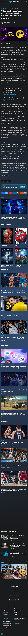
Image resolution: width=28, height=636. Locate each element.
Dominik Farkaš (7, 22)
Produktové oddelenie (7, 621)
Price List (16, 614)
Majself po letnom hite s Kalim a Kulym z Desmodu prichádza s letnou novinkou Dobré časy (13, 415)
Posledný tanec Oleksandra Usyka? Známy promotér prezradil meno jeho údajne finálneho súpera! (13, 339)
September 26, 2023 (8, 100)
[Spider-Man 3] (7, 236)
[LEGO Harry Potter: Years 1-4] (21, 256)
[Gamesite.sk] (14, 1)
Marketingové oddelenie (7, 627)
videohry (8, 181)
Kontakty (5, 618)
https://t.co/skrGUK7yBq (9, 94)
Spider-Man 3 (4, 245)
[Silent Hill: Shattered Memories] (7, 256)
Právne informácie (6, 606)
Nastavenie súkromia (7, 610)
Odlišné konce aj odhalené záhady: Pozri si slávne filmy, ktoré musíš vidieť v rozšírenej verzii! (18, 545)
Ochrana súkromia (6, 608)
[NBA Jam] (21, 236)
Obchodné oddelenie (7, 623)
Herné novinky (4, 8)
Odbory (3, 181)
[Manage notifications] (2, 634)
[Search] (26, 1)
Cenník (15, 612)
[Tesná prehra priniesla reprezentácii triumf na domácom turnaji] (14, 455)
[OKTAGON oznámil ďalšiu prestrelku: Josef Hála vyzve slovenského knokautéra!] (14, 303)
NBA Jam (17, 245)
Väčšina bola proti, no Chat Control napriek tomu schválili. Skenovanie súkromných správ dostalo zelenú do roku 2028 (13, 219)
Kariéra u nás (5, 612)
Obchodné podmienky (18, 610)
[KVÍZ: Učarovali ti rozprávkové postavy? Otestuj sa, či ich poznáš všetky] (14, 379)
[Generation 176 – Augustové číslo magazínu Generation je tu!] (14, 571)
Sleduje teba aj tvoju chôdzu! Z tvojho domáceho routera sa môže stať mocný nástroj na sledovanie (18, 553)
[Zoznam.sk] (16, 623)
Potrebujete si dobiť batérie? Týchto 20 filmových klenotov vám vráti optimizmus (18, 537)
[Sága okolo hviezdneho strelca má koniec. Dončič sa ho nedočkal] (14, 432)
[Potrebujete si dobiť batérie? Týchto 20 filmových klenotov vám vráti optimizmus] (4, 537)
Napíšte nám (5, 614)
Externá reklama (17, 608)
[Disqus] (14, 511)
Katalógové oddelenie (7, 625)
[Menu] (2, 1)
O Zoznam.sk (6, 604)
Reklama (16, 604)
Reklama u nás (17, 606)
